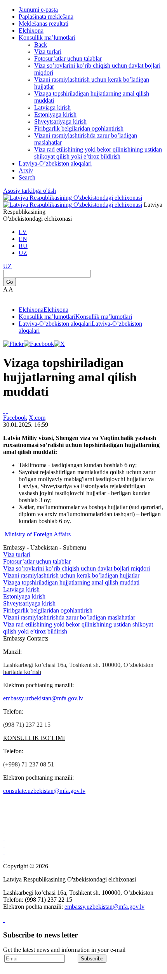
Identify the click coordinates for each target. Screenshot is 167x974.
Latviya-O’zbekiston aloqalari (55, 163)
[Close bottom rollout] (4, 919)
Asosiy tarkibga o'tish (29, 190)
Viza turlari (47, 51)
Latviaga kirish (52, 107)
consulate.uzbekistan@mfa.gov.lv (44, 790)
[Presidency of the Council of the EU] (4, 852)
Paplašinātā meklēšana (46, 16)
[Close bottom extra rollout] (4, 967)
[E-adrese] (4, 838)
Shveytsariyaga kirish (60, 121)
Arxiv (26, 170)
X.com (37, 417)
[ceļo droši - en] (4, 831)
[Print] (4, 410)
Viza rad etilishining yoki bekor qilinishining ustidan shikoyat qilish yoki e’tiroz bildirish (98, 153)
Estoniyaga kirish (55, 114)
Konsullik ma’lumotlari (47, 37)
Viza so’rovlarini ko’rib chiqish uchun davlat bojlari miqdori (76, 568)
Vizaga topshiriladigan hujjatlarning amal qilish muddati (71, 582)
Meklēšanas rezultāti (43, 23)
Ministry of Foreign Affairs (38, 534)
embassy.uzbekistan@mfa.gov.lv (43, 698)
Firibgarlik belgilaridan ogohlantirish (79, 128)
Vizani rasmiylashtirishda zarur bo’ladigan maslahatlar (69, 617)
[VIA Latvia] (4, 859)
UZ (23, 253)
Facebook (15, 417)
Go (9, 282)
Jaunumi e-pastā (38, 9)
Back (40, 44)
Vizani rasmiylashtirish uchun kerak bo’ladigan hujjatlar (71, 575)
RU (23, 246)
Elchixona (31, 30)
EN (23, 239)
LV (23, 232)
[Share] (7, 410)
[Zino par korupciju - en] (4, 845)
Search (27, 177)
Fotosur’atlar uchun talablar (68, 58)
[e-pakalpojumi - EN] (4, 817)
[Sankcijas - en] (4, 824)
